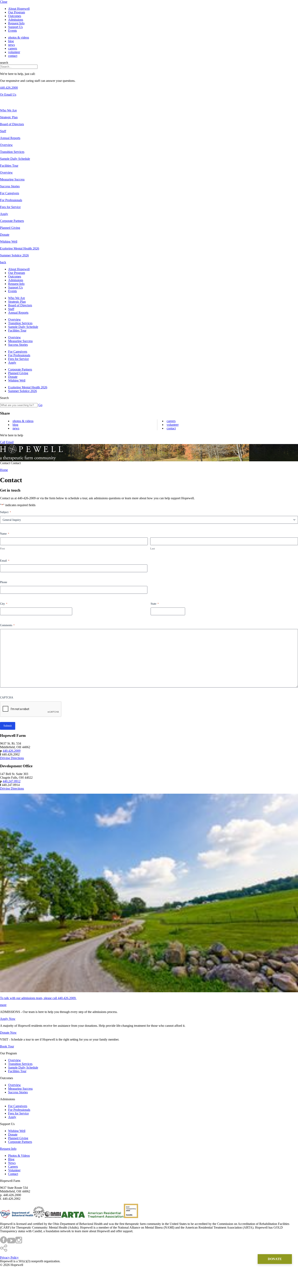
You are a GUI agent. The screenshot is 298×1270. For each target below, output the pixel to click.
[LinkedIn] (12, 99)
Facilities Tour (17, 330)
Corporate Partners (20, 369)
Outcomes (14, 16)
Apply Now (7, 1018)
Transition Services (20, 323)
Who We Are (16, 298)
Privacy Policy (9, 1257)
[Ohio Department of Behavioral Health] (16, 1217)
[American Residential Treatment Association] (92, 1217)
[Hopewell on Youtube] (11, 1242)
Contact (12, 55)
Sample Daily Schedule (23, 327)
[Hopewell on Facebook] (3, 1242)
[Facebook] (1, 99)
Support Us (15, 27)
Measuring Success (20, 341)
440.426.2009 (11, 750)
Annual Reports (18, 312)
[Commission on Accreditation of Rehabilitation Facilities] (39, 1217)
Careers (12, 48)
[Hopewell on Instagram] (18, 1242)
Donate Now (8, 1032)
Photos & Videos (18, 37)
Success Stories (18, 344)
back (3, 262)
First (2, 548)
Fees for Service (18, 359)
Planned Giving (18, 373)
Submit (7, 725)
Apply (12, 362)
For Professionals (19, 355)
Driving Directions (12, 758)
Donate (12, 376)
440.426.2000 (9, 87)
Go (40, 405)
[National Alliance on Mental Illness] (53, 1217)
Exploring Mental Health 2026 (27, 387)
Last (152, 548)
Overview (14, 319)
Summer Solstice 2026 (22, 391)
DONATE (275, 1259)
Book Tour (7, 1046)
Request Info (16, 23)
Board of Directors (20, 305)
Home (4, 470)
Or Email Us (8, 94)
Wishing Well (16, 380)
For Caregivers (17, 351)
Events (12, 30)
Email (10, 442)
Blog (11, 41)
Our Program (16, 12)
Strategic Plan (17, 301)
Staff (11, 309)
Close (3, 1)
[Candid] (131, 1217)
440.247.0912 (11, 781)
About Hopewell (19, 8)
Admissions (15, 19)
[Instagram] (5, 99)
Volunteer (14, 52)
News (11, 44)
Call (2, 442)
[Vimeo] (8, 99)
